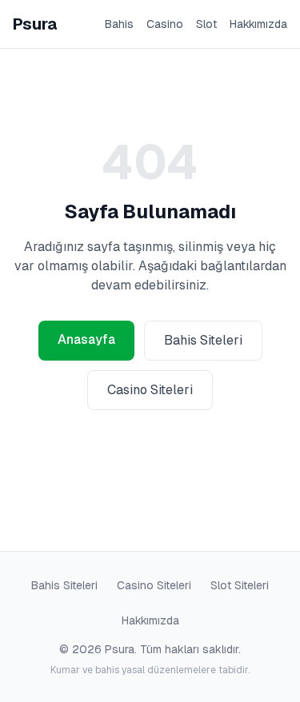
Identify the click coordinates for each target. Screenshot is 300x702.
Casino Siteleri (150, 389)
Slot (206, 24)
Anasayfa (86, 339)
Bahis (119, 24)
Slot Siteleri (239, 585)
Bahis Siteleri (203, 340)
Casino (164, 24)
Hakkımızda (258, 24)
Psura (35, 24)
